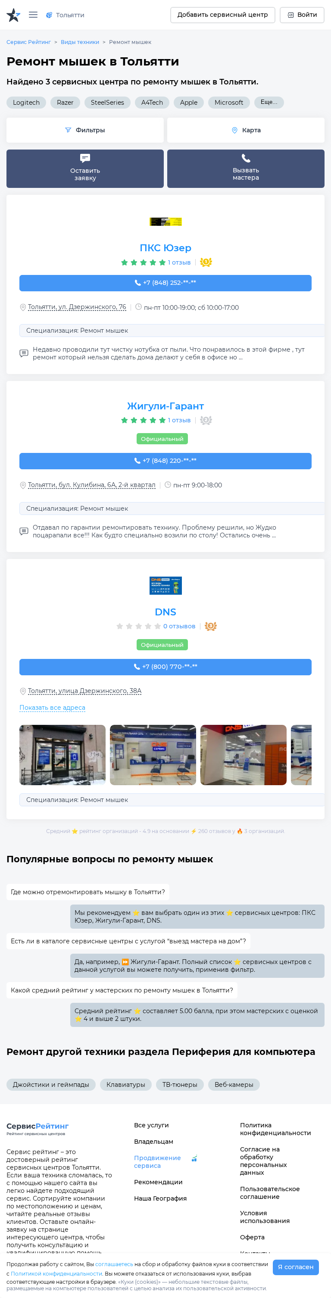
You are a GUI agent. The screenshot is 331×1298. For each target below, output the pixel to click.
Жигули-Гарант (165, 406)
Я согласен (296, 1267)
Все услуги (151, 1125)
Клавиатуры (125, 1085)
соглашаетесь (114, 1264)
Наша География (160, 1198)
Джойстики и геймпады (51, 1085)
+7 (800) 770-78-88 (170, 667)
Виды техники (80, 42)
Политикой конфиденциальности (56, 1273)
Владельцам (153, 1141)
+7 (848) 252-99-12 (170, 283)
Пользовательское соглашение (270, 1193)
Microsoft (229, 102)
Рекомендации (158, 1182)
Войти (307, 15)
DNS (165, 612)
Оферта (252, 1237)
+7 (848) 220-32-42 (170, 461)
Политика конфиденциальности (271, 1129)
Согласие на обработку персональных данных (263, 1160)
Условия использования (265, 1217)
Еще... (269, 102)
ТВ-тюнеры (179, 1085)
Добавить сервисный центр (223, 15)
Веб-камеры (234, 1085)
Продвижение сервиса (157, 1162)
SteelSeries (107, 102)
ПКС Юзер (165, 248)
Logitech (26, 102)
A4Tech (152, 102)
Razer (65, 102)
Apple (188, 102)
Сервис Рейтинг (28, 42)
